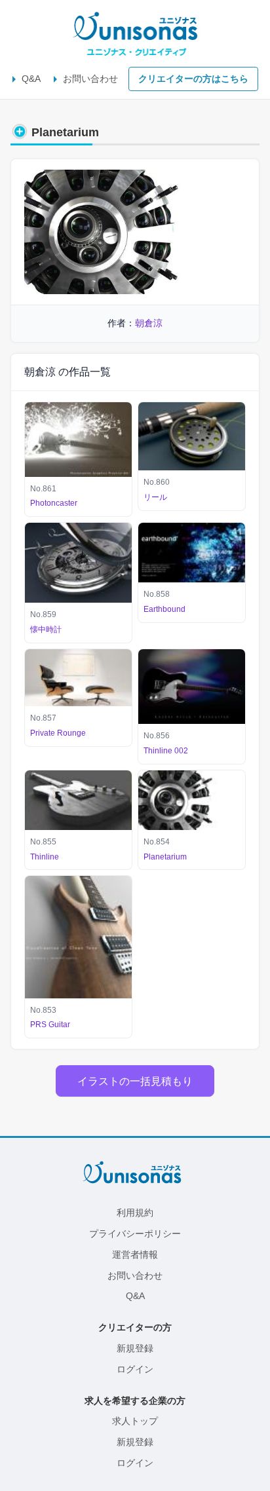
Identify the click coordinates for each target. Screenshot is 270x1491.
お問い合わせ (90, 78)
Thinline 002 (166, 750)
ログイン (135, 1369)
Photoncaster (53, 503)
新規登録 (135, 1348)
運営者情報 (135, 1254)
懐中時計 (46, 629)
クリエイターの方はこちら (193, 78)
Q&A (31, 78)
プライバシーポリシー (135, 1233)
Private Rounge (58, 733)
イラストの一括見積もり (135, 1080)
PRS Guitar (50, 1024)
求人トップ (135, 1421)
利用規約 (135, 1212)
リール (155, 497)
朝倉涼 (149, 323)
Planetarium (165, 856)
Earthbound (164, 609)
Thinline (44, 856)
